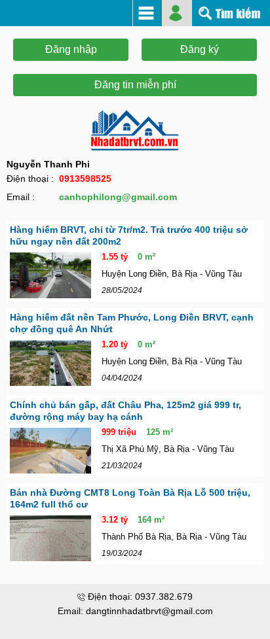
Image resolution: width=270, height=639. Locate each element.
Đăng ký (199, 49)
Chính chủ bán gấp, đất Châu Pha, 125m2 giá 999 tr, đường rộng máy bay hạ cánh (125, 411)
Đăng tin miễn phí (135, 84)
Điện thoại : (30, 178)
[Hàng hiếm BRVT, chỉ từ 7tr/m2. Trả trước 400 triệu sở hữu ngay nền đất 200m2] (50, 275)
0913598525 (85, 178)
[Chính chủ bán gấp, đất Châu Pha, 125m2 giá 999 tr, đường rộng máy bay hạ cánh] (50, 451)
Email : (21, 197)
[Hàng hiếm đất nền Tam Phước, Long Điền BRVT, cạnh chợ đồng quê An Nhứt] (50, 363)
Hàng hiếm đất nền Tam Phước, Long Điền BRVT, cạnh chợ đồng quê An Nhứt (132, 323)
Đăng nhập (71, 49)
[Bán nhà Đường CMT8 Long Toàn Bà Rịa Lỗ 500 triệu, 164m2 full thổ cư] (50, 538)
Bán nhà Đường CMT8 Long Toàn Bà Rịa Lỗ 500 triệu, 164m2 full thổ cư (130, 498)
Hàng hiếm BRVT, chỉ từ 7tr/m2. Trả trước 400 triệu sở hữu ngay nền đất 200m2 (129, 235)
